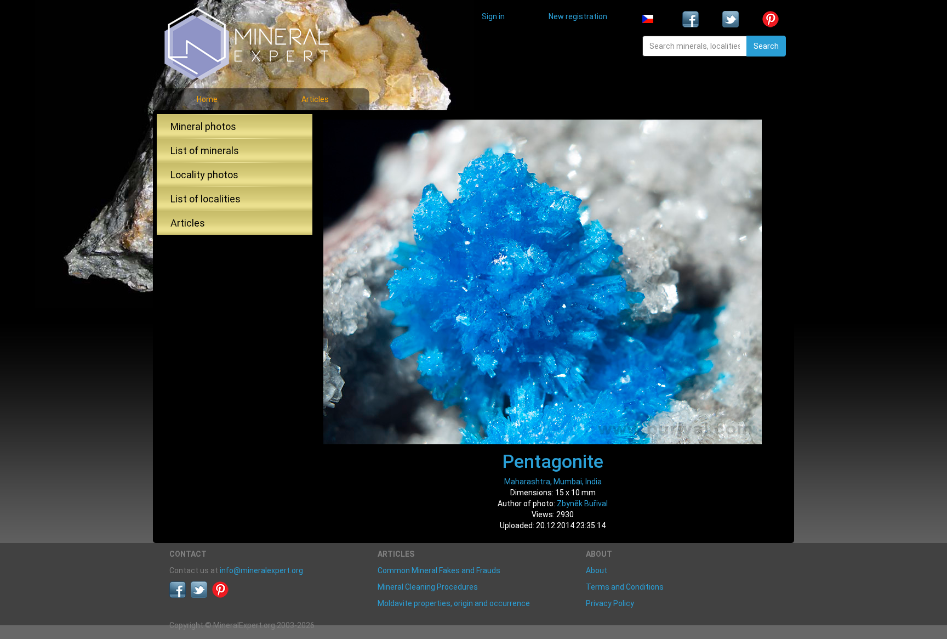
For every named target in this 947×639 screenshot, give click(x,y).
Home (207, 99)
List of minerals (204, 150)
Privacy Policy (610, 603)
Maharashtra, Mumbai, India (553, 481)
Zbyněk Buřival (582, 503)
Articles (315, 99)
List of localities (205, 199)
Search (766, 46)
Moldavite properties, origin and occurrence (454, 603)
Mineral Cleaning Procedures (428, 587)
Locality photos (204, 174)
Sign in (493, 16)
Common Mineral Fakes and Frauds (439, 570)
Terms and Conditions (625, 587)
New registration (578, 16)
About (596, 570)
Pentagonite (553, 461)
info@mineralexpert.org (261, 570)
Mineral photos (203, 126)
